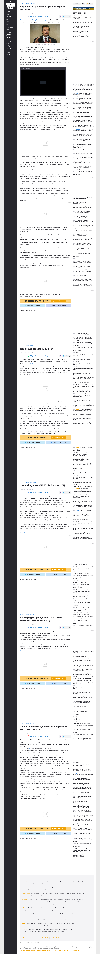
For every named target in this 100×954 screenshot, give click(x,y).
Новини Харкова (33, 883)
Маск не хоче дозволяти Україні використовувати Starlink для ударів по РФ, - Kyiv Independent (82, 89)
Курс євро (42, 887)
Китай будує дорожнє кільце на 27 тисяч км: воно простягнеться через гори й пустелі (83, 523)
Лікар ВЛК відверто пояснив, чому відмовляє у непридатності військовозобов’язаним (82, 855)
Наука (7, 26)
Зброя (7, 30)
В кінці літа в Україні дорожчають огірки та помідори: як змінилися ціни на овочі (82, 697)
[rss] (59, 938)
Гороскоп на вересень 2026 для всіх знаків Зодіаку (40, 899)
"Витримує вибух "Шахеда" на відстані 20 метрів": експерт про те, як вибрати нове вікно (82, 395)
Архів (7, 51)
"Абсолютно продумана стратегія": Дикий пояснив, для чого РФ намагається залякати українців (82, 339)
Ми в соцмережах (74, 950)
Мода (62, 919)
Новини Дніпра (25, 883)
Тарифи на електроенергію (58, 887)
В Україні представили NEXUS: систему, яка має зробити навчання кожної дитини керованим (83, 774)
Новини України (26, 881)
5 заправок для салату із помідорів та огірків (32, 925)
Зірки (36, 919)
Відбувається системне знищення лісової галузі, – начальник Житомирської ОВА (82, 286)
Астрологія (57, 919)
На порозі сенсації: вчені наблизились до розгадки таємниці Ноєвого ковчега (83, 221)
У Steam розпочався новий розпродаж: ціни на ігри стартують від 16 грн (82, 660)
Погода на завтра (26, 895)
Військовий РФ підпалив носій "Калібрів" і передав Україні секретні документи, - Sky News (81, 702)
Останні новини (80, 13)
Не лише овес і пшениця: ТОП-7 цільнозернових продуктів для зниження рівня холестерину (82, 829)
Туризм (8, 35)
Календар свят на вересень (28, 915)
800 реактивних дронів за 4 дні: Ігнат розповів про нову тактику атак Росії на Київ (83, 368)
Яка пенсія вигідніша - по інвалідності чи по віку (33, 889)
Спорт (7, 24)
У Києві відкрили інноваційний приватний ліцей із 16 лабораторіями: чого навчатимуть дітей (83, 95)
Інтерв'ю (8, 45)
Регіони (8, 22)
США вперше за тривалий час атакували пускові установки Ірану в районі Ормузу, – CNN (83, 665)
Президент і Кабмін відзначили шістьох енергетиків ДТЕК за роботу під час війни (83, 141)
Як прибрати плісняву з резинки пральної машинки (55, 910)
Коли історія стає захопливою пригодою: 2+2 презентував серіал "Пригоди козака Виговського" (81, 268)
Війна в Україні (25, 878)
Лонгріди (8, 48)
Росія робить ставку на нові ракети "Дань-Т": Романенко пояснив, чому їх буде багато (82, 449)
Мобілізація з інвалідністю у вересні (64, 877)
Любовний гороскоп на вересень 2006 (50, 904)
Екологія (8, 21)
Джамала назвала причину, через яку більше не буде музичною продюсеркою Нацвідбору (83, 651)
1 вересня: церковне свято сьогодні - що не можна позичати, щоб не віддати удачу (83, 239)
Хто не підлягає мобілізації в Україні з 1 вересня (75, 881)
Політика (8, 16)
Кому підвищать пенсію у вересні (60, 889)
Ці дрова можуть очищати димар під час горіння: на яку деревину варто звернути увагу (83, 202)
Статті (7, 43)
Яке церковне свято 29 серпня (43, 915)
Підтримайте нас (83, 8)
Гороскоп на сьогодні (58, 899)
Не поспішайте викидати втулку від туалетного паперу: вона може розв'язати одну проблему (82, 17)
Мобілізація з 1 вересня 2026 (37, 877)
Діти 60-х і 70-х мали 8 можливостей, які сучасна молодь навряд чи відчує (83, 622)
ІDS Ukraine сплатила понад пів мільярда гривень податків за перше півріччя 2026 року (81, 764)
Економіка (8, 17)
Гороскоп (24, 899)
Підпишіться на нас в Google (39, 16)
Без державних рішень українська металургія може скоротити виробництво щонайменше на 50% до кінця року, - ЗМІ (82, 506)
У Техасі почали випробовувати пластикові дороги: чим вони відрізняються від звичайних (83, 477)
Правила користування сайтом (27, 950)
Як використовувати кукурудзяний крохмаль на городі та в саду (37, 933)
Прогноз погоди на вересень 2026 (61, 893)
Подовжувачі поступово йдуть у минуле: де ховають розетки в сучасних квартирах (82, 692)
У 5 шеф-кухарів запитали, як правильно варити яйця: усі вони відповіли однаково (83, 840)
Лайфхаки (24, 907)
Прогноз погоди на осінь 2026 (77, 893)
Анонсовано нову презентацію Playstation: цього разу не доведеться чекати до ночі (82, 212)
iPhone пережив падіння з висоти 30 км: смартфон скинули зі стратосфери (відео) (83, 568)
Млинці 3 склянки (48, 925)
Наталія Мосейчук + (49, 877)
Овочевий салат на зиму (68, 923)
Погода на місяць (35, 893)
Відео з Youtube (10, 41)
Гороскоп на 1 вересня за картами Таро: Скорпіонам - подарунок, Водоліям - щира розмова (83, 173)
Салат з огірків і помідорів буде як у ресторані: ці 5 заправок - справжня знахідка (83, 591)
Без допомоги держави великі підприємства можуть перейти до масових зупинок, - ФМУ (83, 501)
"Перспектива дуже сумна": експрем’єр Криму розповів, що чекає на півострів (82, 812)
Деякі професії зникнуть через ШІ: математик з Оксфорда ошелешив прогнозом (82, 801)
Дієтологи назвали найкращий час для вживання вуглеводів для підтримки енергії (82, 472)
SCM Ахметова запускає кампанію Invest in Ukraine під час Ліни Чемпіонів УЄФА (82, 136)
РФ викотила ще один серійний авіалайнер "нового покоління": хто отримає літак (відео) (83, 255)
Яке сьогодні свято (27, 913)
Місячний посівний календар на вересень (38, 929)
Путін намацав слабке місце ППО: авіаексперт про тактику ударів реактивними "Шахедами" (82, 31)
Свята (66, 919)
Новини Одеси (60, 881)
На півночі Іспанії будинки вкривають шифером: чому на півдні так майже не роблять (83, 423)
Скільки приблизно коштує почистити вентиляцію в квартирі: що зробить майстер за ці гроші (83, 354)
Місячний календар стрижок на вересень (74, 899)
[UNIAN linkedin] (48, 938)
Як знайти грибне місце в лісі (35, 907)
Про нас (54, 950)
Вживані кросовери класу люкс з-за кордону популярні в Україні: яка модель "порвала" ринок (83, 718)
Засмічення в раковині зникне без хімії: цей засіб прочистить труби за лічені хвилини (82, 109)
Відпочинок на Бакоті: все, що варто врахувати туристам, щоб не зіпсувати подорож (83, 373)
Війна (7, 13)
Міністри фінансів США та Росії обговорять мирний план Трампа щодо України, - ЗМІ (83, 130)
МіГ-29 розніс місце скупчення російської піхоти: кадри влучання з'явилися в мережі (83, 835)
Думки (8, 46)
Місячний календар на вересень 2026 (41, 901)
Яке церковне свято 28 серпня (69, 913)
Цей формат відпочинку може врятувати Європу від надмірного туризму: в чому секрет (83, 713)
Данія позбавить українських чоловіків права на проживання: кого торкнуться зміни (81, 850)
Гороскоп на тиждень (56, 901)
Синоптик (50, 893)
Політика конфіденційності (43, 950)
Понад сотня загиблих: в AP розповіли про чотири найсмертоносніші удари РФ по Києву (83, 586)
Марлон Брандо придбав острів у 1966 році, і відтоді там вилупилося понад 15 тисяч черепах (82, 496)
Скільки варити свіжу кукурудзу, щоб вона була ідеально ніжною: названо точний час (82, 280)
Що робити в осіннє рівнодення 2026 (70, 901)
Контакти (8, 54)
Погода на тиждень (35, 895)
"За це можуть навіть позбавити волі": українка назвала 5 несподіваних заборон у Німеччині (82, 245)
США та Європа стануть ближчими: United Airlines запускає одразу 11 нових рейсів (83, 400)
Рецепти (24, 923)
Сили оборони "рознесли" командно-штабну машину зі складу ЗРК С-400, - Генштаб (82, 609)
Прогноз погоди (26, 893)
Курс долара (36, 887)
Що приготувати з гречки (69, 907)
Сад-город (24, 929)
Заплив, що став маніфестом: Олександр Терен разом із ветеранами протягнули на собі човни (82, 414)
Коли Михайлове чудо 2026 (55, 913)
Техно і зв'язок (9, 27)
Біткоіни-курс (69, 887)
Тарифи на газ (48, 889)
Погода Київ (44, 895)
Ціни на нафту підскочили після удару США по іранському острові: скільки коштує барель (83, 845)
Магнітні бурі (44, 893)
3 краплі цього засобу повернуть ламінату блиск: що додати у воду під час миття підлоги (82, 250)
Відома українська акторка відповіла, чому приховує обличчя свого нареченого (82, 538)
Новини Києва (34, 881)
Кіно (47, 919)
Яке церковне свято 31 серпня (58, 915)
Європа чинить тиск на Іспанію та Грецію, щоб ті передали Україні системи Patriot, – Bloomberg (83, 146)
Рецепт (26, 919)
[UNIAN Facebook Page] (42, 938)
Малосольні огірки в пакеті (55, 923)
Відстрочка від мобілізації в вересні (47, 881)
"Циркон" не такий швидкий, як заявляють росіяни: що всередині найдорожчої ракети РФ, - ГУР (82, 783)
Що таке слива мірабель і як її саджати (62, 933)
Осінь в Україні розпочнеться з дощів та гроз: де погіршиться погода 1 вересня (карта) (82, 344)
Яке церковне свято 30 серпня (40, 913)
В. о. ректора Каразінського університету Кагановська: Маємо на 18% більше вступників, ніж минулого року (82, 769)
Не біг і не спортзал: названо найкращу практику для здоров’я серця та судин (83, 528)
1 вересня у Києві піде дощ (82, 258)
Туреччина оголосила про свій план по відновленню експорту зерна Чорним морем (83, 104)
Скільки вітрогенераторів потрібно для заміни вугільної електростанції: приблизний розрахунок (82, 533)
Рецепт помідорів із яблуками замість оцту (37, 923)
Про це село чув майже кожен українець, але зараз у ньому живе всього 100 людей (83, 731)
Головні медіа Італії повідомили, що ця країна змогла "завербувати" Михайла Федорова (83, 227)
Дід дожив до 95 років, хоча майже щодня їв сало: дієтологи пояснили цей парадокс (83, 577)
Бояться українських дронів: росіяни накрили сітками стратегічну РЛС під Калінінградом (83, 162)
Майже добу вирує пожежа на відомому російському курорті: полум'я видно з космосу (82, 788)
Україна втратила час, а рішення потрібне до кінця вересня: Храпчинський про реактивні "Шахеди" (82, 490)
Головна (8, 11)
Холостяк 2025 (41, 919)
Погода (8, 39)
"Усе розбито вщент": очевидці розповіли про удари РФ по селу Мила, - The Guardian (83, 405)
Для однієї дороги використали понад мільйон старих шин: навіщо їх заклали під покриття (82, 459)
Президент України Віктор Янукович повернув (34, 20)
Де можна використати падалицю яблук (31, 931)
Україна (8, 14)
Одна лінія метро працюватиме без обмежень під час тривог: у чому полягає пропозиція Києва (83, 22)
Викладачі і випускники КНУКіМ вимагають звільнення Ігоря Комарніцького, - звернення (83, 604)
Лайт (7, 29)
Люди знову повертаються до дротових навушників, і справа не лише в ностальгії (82, 708)
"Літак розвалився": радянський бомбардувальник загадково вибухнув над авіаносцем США (83, 682)
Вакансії (8, 52)
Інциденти (8, 32)
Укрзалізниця (72, 889)
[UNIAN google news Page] (50, 938)
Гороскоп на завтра (26, 901)
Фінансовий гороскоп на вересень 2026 (31, 904)
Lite (23, 919)
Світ (7, 19)
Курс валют (48, 887)
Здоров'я (8, 34)
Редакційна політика (63, 950)
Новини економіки (27, 887)
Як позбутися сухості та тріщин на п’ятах (52, 907)
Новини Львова (42, 883)
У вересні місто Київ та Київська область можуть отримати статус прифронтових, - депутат (82, 36)
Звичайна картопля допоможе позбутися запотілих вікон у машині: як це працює (82, 207)
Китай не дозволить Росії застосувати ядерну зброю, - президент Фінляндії (82, 363)
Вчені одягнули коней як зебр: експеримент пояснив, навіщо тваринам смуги (82, 121)
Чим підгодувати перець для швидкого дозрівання (61, 929)
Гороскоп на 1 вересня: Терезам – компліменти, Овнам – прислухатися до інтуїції (82, 263)
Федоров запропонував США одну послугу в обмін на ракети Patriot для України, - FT (82, 824)
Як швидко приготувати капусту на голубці (32, 910)
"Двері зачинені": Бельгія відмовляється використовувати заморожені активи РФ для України (81, 806)
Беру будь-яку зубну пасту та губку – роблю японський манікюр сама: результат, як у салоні (83, 168)
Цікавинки (8, 37)
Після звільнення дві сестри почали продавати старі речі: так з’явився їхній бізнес (83, 687)
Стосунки (31, 919)
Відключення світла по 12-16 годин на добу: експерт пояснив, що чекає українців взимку (82, 349)
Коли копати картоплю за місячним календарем (53, 931)
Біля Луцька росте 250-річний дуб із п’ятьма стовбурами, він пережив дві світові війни (83, 386)
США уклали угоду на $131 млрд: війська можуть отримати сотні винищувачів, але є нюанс (82, 454)
